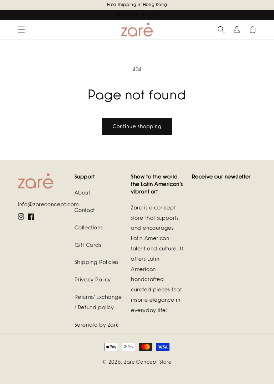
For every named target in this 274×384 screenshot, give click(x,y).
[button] (21, 29)
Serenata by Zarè (97, 325)
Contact (85, 210)
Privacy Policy (93, 279)
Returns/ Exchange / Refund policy (98, 302)
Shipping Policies (96, 262)
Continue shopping (137, 126)
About (82, 193)
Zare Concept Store (148, 362)
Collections (89, 227)
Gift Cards (88, 245)
